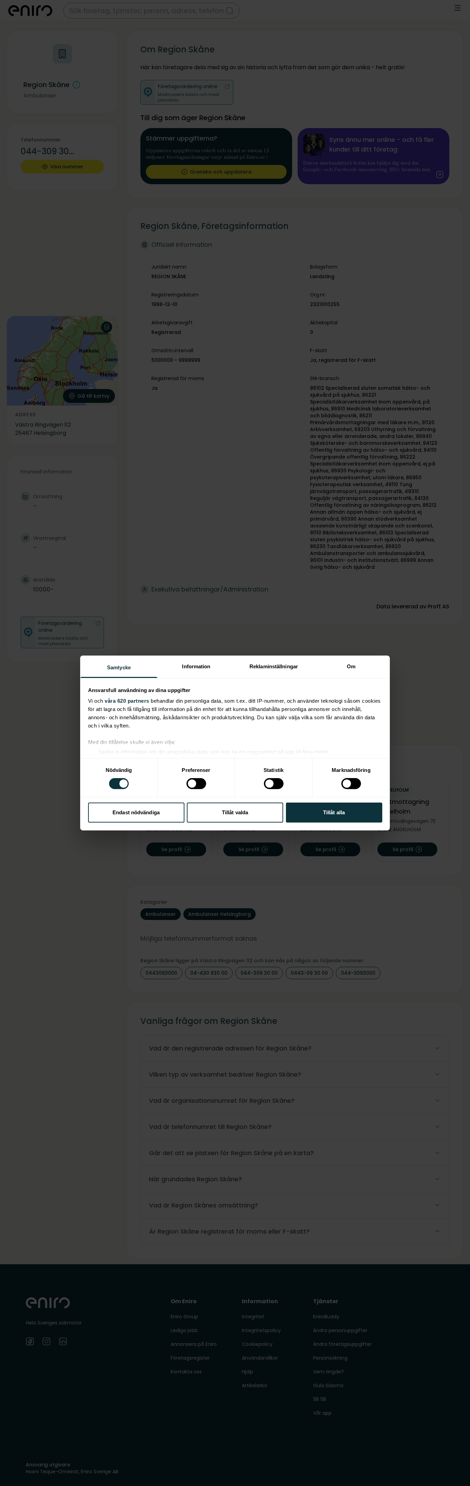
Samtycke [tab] (119, 667)
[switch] (196, 783)
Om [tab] (351, 666)
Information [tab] (196, 666)
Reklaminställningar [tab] (273, 666)
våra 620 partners (127, 701)
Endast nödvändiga (136, 812)
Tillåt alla (334, 812)
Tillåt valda (235, 812)
